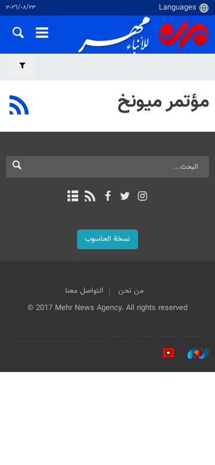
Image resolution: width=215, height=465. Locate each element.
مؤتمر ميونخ (163, 102)
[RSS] (19, 107)
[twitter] (125, 197)
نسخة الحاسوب (107, 239)
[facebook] (107, 197)
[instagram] (142, 197)
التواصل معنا (84, 291)
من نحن (131, 291)
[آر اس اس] (89, 197)
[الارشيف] (72, 197)
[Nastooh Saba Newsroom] (192, 353)
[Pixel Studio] (162, 353)
